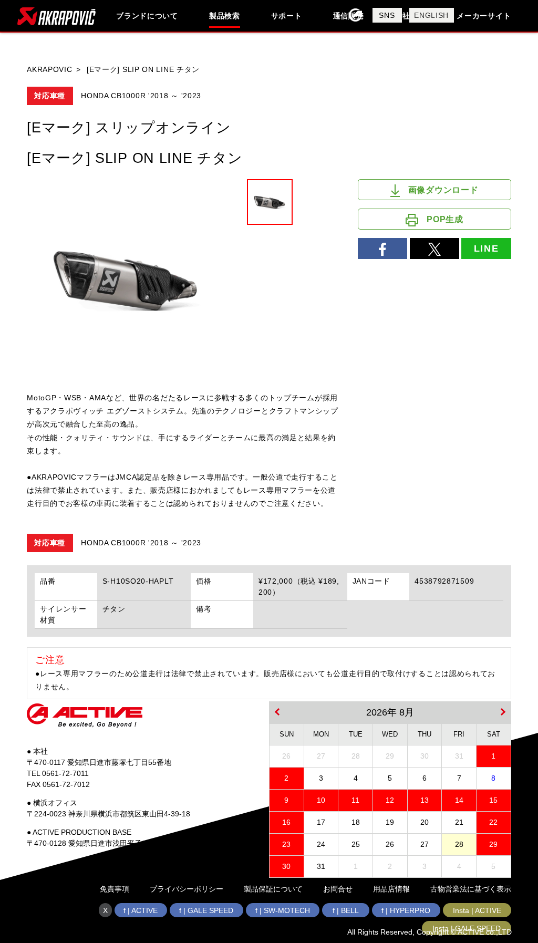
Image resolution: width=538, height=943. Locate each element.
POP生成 (445, 219)
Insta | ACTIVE (477, 910)
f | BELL (346, 910)
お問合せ (338, 889)
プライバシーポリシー (186, 889)
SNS (387, 15)
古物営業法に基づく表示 (470, 889)
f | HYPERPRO (405, 910)
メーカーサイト (484, 16)
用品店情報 (391, 889)
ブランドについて (147, 16)
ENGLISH (431, 15)
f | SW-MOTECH (282, 910)
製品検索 (224, 16)
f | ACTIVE (140, 910)
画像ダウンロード (443, 189)
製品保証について (273, 889)
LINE (486, 248)
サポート (286, 16)
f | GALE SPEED (206, 910)
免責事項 (114, 889)
